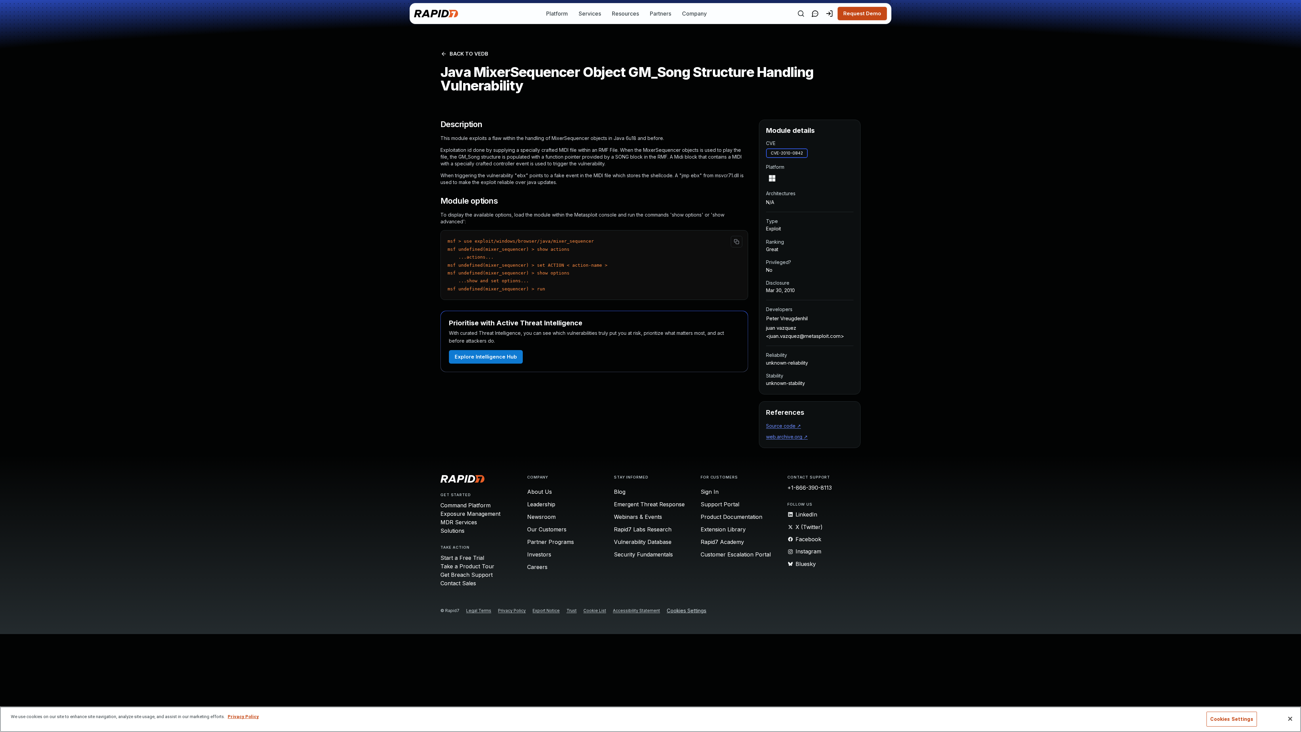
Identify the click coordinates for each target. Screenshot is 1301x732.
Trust (571, 610)
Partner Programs (550, 541)
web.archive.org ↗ (787, 437)
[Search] (801, 13)
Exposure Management (470, 513)
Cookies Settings (686, 611)
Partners (660, 13)
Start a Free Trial (462, 557)
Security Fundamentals (643, 554)
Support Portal (720, 504)
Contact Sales (458, 583)
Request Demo (862, 13)
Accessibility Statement (636, 610)
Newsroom (541, 516)
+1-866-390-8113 (809, 487)
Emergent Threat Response (649, 504)
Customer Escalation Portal (736, 554)
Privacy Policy (512, 610)
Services (590, 13)
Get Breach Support (466, 574)
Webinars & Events (638, 516)
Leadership (541, 504)
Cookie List (594, 610)
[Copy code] (736, 241)
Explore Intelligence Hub (486, 356)
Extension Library (723, 529)
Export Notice (546, 610)
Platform (557, 13)
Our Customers (546, 529)
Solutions (452, 530)
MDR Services (458, 522)
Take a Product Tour (467, 566)
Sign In (710, 491)
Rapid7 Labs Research (643, 529)
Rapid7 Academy (722, 541)
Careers (537, 567)
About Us (539, 491)
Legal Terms (478, 610)
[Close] (1290, 718)
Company (694, 13)
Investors (539, 554)
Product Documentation (731, 516)
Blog (619, 491)
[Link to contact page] (815, 13)
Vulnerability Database (643, 541)
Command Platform (465, 505)
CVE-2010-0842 (787, 153)
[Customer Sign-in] (829, 13)
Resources (625, 13)
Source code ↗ (783, 426)
